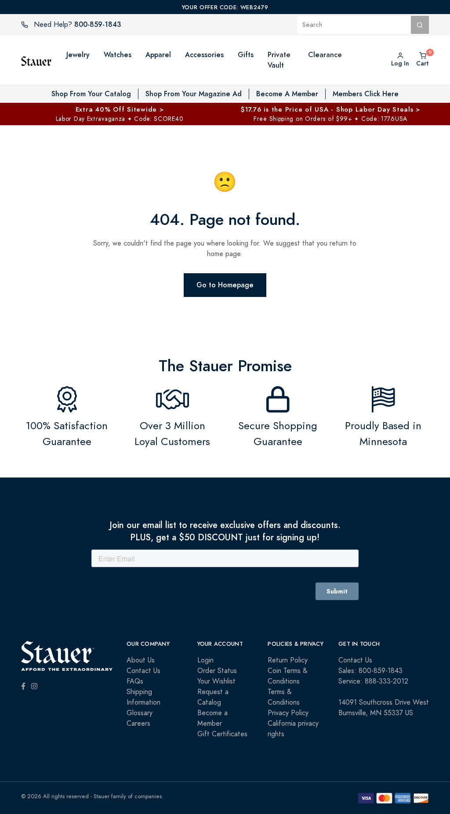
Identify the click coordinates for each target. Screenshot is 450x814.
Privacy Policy (288, 713)
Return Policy (288, 660)
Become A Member (287, 94)
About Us (141, 660)
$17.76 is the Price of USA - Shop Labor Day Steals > (330, 109)
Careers (138, 723)
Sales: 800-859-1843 (370, 671)
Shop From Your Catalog (91, 94)
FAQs (135, 681)
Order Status (217, 671)
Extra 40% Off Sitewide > (120, 109)
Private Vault (279, 60)
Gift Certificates (222, 734)
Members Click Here (366, 94)
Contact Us (143, 671)
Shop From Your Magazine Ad (193, 94)
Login (205, 660)
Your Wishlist (216, 681)
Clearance (325, 55)
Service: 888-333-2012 (373, 681)
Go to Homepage (225, 285)
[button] (299, 60)
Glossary (139, 713)
